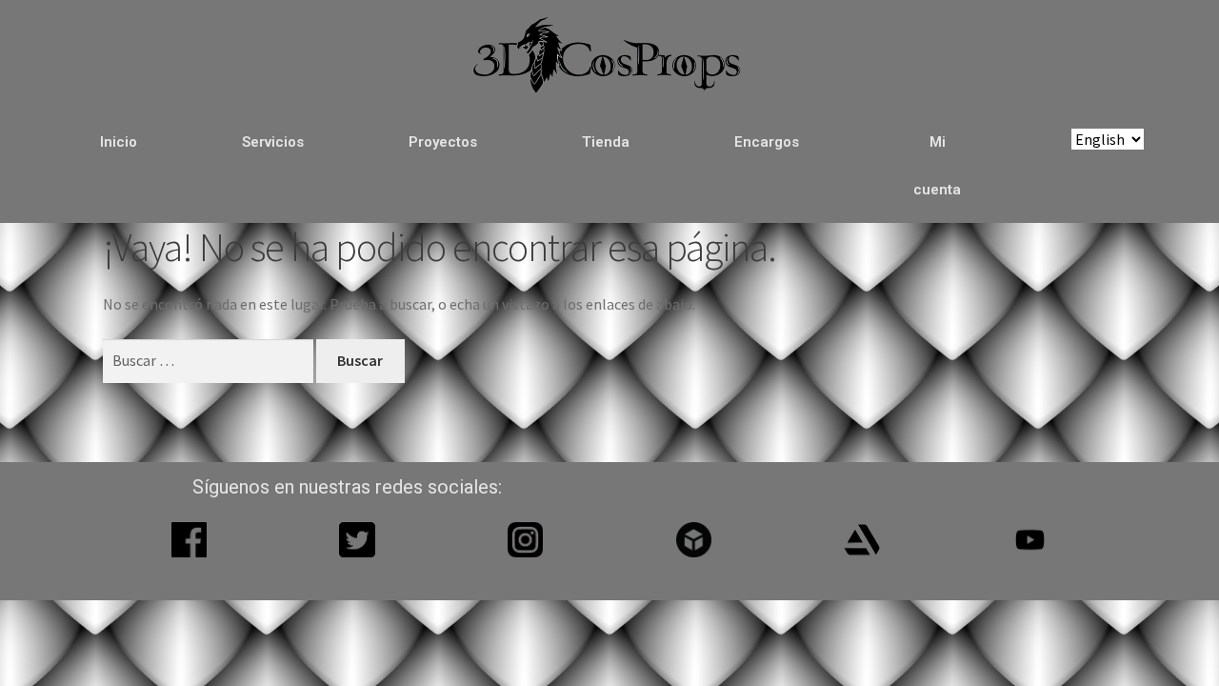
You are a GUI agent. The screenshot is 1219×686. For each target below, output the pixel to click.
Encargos (766, 142)
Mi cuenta (937, 165)
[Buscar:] (209, 360)
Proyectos (443, 142)
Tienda (605, 142)
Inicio (118, 142)
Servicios (273, 142)
